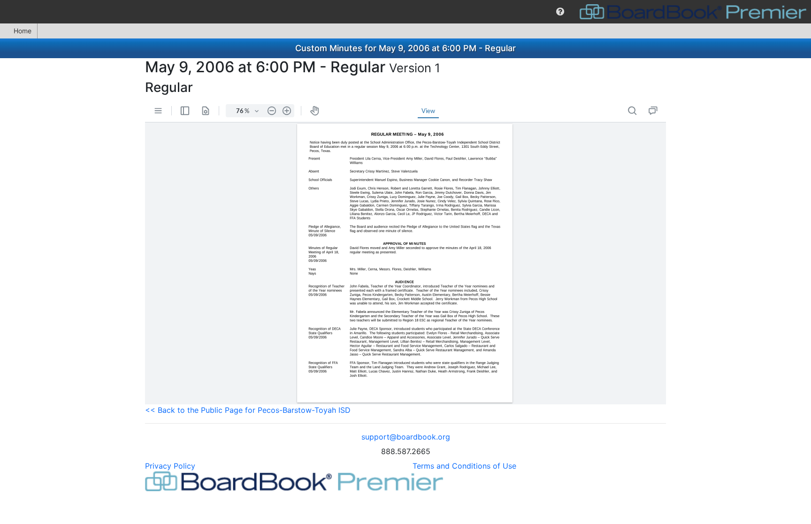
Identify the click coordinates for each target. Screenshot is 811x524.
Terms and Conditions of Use (464, 466)
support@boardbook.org (405, 436)
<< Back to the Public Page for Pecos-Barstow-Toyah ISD (248, 410)
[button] (560, 11)
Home (22, 31)
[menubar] (405, 11)
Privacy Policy (170, 466)
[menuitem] (560, 11)
